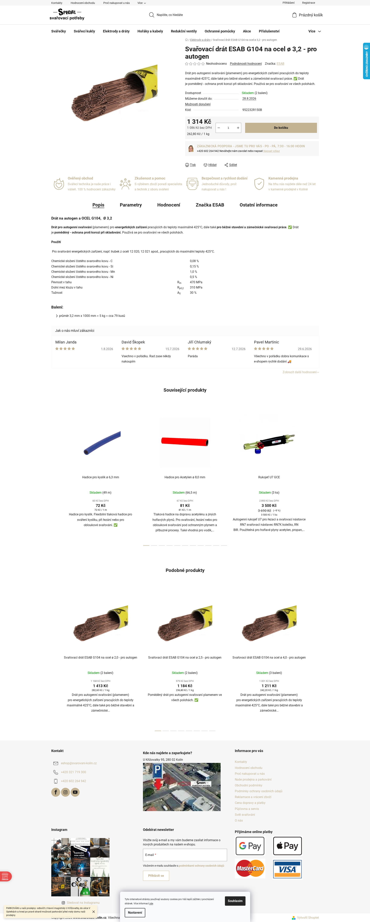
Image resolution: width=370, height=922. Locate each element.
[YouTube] (75, 792)
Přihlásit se (156, 876)
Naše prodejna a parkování (253, 779)
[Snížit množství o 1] (219, 128)
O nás (239, 820)
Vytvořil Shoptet (308, 917)
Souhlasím (235, 901)
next (316, 478)
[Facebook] (55, 792)
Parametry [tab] (131, 205)
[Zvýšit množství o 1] (238, 128)
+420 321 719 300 (73, 772)
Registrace (308, 2)
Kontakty (56, 2)
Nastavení (135, 912)
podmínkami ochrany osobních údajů (201, 865)
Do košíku (281, 128)
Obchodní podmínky (248, 785)
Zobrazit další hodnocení (300, 372)
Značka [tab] (210, 205)
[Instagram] (65, 792)
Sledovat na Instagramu (83, 903)
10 (224, 545)
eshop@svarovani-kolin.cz (79, 763)
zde (151, 903)
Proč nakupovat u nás (116, 2)
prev (54, 478)
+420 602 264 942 (73, 781)
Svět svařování (245, 815)
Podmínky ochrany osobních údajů (258, 791)
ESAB (280, 63)
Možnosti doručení (198, 104)
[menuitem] (58, 31)
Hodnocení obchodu (83, 2)
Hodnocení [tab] (168, 205)
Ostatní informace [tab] (259, 205)
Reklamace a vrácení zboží (253, 797)
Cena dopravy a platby (250, 803)
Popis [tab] (98, 205)
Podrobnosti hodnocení (246, 63)
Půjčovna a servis (247, 809)
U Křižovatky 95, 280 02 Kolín (163, 760)
